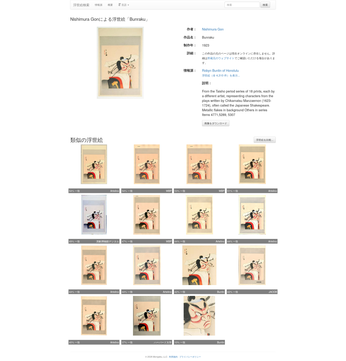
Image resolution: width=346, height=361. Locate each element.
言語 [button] (124, 4)
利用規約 (173, 356)
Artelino (114, 191)
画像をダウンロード (215, 123)
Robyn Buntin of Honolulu (220, 70)
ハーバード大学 (163, 342)
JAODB (273, 292)
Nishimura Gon (213, 29)
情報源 (98, 4)
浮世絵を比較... (264, 140)
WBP (169, 191)
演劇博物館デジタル (107, 241)
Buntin (220, 292)
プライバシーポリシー (190, 356)
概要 (110, 4)
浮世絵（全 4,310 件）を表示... (221, 75)
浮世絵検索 (81, 4)
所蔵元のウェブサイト (220, 58)
